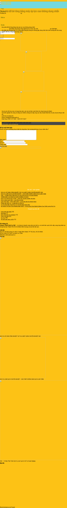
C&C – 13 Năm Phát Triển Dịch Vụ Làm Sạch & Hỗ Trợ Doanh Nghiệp (19, 195)
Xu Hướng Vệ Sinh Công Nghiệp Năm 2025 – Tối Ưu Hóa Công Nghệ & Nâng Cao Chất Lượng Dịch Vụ (28, 206)
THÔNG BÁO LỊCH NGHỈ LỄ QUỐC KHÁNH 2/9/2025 (14, 197)
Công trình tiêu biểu (6, 211)
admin (24, 13)
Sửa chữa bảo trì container (8, 215)
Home (1, 487)
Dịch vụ (3, 17)
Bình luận (3, 139)
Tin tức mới (3, 501)
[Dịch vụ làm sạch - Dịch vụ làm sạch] (5, 3)
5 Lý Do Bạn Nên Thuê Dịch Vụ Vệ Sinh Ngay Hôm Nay (15, 205)
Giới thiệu (3, 213)
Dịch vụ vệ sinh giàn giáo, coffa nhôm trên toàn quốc (16, 122)
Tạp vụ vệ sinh (5, 22)
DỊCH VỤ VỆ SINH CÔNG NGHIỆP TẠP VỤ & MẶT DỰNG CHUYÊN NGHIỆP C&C (22, 192)
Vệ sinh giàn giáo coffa (7, 8)
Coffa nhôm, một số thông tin (10, 124)
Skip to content (4, 1)
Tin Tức (1, 8)
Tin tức (2, 25)
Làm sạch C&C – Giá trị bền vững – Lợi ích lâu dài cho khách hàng (18, 201)
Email (2, 143)
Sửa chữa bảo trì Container (7, 495)
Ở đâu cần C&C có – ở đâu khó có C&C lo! (12, 203)
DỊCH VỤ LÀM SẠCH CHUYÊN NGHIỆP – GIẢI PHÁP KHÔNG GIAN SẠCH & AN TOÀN (23, 194)
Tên (1, 141)
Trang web (3, 144)
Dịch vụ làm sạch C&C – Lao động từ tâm (12, 200)
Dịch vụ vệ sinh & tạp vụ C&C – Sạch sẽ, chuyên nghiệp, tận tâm (18, 198)
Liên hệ (3, 15)
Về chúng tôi (3, 490)
